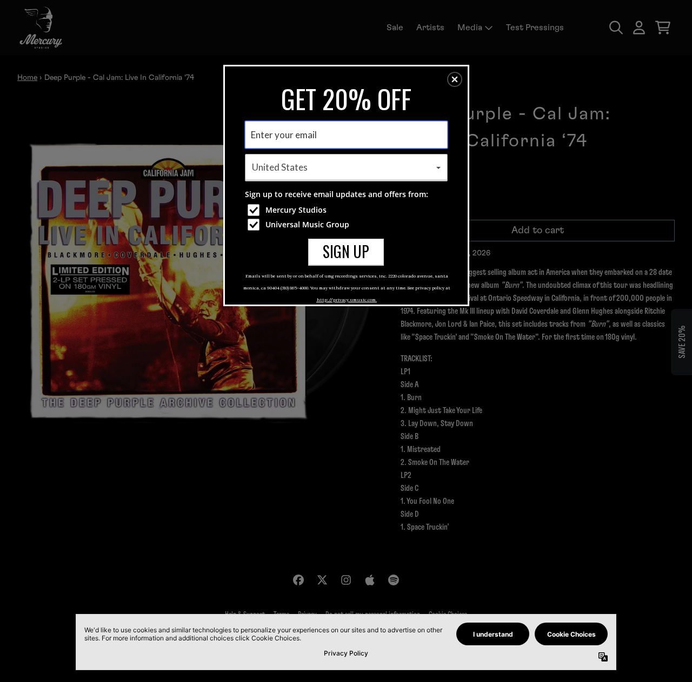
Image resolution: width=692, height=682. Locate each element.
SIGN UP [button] (346, 251)
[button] (454, 79)
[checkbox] (348, 210)
